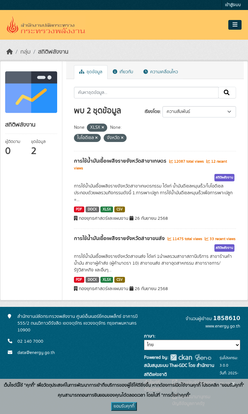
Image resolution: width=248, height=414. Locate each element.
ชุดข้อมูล (93, 72)
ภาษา (149, 336)
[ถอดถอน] (103, 127)
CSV (120, 209)
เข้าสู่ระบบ (233, 5)
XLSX (107, 209)
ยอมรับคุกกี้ (124, 406)
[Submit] (227, 92)
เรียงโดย (152, 111)
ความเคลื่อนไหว (163, 72)
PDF (79, 209)
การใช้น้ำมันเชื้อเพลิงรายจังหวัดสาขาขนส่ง (120, 238)
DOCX (92, 209)
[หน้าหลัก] (9, 52)
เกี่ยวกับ (125, 72)
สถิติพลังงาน (53, 52)
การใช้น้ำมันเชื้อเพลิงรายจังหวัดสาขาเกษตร (121, 161)
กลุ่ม (25, 52)
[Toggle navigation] (235, 25)
